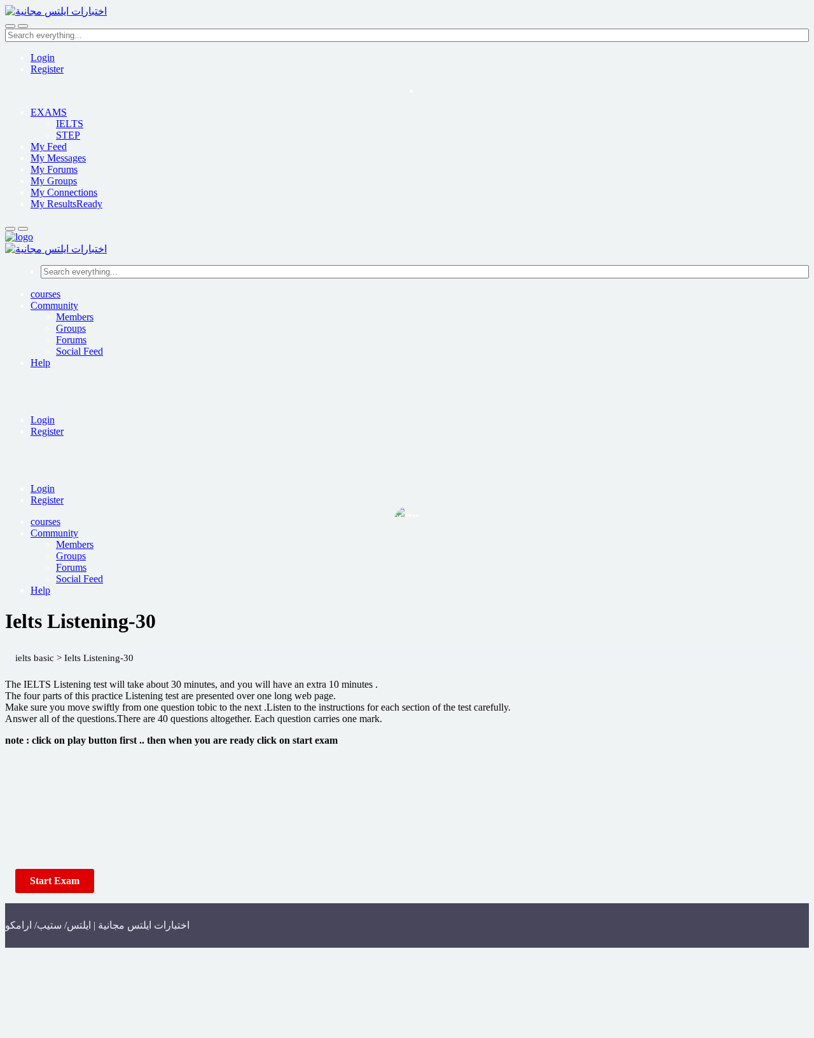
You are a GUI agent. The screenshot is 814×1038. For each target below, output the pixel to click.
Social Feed (79, 351)
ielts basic (34, 657)
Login (43, 57)
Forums (71, 339)
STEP (68, 135)
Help (40, 362)
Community (54, 305)
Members (74, 316)
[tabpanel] (407, 769)
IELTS (69, 123)
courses (45, 294)
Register (47, 69)
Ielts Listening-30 (99, 657)
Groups (71, 328)
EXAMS (49, 112)
